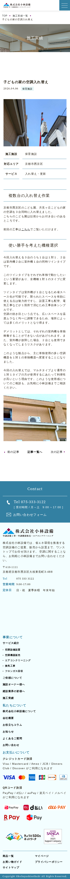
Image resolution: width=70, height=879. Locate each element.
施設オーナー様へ (14, 684)
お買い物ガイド (12, 861)
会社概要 (8, 718)
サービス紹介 (11, 643)
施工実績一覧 (20, 15)
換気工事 (10, 665)
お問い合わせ (11, 745)
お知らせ (8, 731)
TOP (5, 15)
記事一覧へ (35, 451)
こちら (25, 229)
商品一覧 (8, 856)
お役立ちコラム (12, 724)
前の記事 (13, 451)
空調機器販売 (13, 655)
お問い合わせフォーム (30, 515)
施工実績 (8, 698)
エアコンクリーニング (18, 660)
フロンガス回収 (14, 671)
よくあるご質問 (12, 738)
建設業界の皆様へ (14, 691)
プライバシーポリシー (49, 861)
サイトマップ (11, 867)
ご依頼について (12, 677)
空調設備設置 (13, 649)
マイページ (42, 856)
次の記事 (57, 451)
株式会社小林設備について (19, 711)
